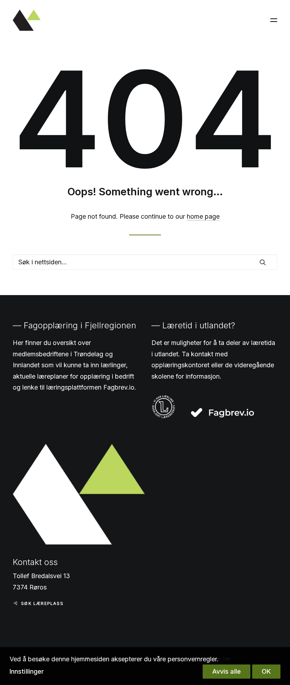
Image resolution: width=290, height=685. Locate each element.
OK (266, 671)
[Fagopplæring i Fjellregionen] (27, 20)
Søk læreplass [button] (42, 603)
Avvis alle (226, 671)
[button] (273, 20)
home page (203, 216)
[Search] (145, 262)
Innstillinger (27, 671)
